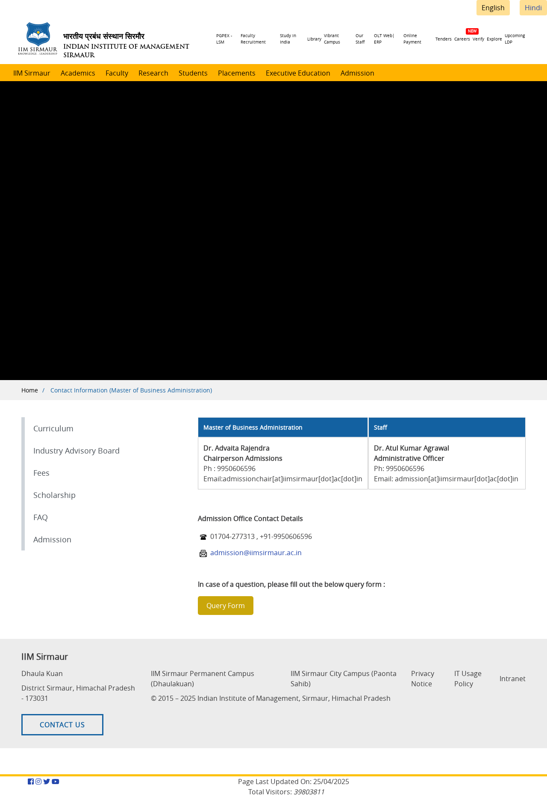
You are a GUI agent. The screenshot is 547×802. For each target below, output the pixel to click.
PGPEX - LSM (224, 39)
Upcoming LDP (515, 39)
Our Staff (360, 39)
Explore (494, 39)
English (493, 7)
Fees (41, 473)
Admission (357, 73)
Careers (462, 39)
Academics (78, 73)
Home (29, 390)
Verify (478, 39)
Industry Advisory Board (76, 450)
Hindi (533, 7)
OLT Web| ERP (384, 39)
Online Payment (412, 39)
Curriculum (53, 428)
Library (314, 39)
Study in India (288, 39)
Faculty (117, 73)
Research (153, 73)
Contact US (62, 724)
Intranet (513, 678)
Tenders (443, 39)
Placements (237, 73)
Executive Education (298, 73)
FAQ (40, 517)
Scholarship (54, 495)
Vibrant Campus (332, 39)
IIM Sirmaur (31, 73)
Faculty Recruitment (253, 39)
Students (193, 73)
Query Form (225, 605)
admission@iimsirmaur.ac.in (256, 552)
